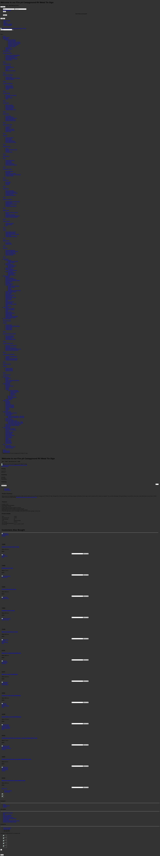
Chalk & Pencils (9, 85)
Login (4, 11)
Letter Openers (9, 338)
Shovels (10, 289)
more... (4, 61)
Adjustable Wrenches (10, 250)
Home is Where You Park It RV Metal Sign (11, 716)
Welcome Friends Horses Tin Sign (10, 631)
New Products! (6, 37)
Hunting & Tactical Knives (8, 354)
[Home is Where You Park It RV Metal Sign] (5, 707)
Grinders (7, 127)
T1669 (3, 565)
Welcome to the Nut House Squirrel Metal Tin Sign (13, 780)
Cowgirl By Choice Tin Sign (8, 610)
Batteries (7, 277)
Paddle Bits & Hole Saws (11, 118)
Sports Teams (9, 443)
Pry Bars (7, 184)
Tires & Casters (6, 221)
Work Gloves (8, 306)
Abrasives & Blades (7, 53)
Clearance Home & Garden (14, 42)
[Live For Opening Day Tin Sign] (6, 577)
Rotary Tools (8, 131)
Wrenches (5, 248)
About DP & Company (8, 812)
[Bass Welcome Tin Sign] (5, 557)
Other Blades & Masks (10, 339)
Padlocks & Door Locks (11, 297)
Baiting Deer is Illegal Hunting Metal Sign (11, 653)
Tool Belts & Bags (9, 87)
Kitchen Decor (9, 311)
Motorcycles (8, 439)
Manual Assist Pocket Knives (12, 350)
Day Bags (8, 402)
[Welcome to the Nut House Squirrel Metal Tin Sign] (5, 770)
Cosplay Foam (9, 325)
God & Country (9, 433)
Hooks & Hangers (9, 137)
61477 (3, 671)
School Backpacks (10, 301)
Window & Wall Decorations (12, 316)
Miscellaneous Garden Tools (14, 290)
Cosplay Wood (9, 329)
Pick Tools (8, 183)
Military (7, 438)
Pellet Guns (13, 394)
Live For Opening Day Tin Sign (9, 589)
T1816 (3, 586)
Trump (7, 49)
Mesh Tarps (8, 426)
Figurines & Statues (10, 309)
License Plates (9, 437)
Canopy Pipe (8, 418)
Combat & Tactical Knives (11, 356)
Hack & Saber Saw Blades (11, 58)
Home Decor (6, 307)
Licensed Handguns (12, 270)
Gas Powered (9, 268)
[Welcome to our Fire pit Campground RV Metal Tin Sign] (13, 28)
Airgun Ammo (13, 392)
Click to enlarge (5, 466)
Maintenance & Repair (10, 70)
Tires (7, 225)
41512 (3, 735)
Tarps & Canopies (7, 411)
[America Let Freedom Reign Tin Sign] (5, 535)
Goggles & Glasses (10, 405)
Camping (8, 387)
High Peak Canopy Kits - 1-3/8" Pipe (16, 416)
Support (3, 18)
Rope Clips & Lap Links (11, 142)
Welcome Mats (9, 315)
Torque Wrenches (9, 254)
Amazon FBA (6, 819)
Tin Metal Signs (6, 427)
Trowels (7, 89)
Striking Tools (6, 210)
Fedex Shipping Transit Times (9, 818)
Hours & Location (7, 827)
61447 (3, 650)
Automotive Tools (7, 64)
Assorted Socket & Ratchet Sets (13, 201)
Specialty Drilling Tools (11, 120)
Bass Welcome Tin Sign (7, 568)
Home (4, 36)
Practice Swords (9, 369)
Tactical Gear (6, 400)
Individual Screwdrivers (11, 191)
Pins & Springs (9, 139)
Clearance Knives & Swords (14, 43)
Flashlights (8, 282)
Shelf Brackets (9, 302)
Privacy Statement (7, 25)
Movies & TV (8, 441)
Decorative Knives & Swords (9, 333)
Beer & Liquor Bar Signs (11, 429)
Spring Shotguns (11, 274)
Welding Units (9, 244)
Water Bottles (8, 399)
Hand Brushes (9, 59)
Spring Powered (9, 271)
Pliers (4, 158)
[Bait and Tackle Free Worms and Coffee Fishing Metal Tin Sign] (6, 749)
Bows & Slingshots (12, 397)
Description (6, 488)
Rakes (9, 288)
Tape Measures (9, 151)
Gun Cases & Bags (10, 406)
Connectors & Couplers (11, 173)
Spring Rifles (11, 273)
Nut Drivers (8, 205)
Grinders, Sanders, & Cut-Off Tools (13, 174)
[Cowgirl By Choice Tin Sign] (5, 598)
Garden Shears (11, 287)
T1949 (3, 629)
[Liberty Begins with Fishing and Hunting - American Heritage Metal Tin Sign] (6, 729)
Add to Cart (4, 485)
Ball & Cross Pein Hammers (12, 212)
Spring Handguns (12, 272)
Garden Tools (8, 284)
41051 (3, 693)
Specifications (7, 490)
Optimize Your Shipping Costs (9, 821)
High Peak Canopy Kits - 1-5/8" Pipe (16, 417)
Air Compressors (9, 171)
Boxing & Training (9, 385)
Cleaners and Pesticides (11, 279)
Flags (7, 310)
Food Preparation (9, 283)
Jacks (7, 69)
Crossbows (10, 398)
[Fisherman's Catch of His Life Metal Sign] (5, 684)
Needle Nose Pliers (10, 163)
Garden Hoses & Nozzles (13, 286)
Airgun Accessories (14, 391)
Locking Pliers (9, 162)
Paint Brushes (9, 298)
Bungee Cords (9, 77)
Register (5, 15)
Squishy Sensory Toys (10, 446)
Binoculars (8, 384)
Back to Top (4, 788)
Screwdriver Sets (9, 194)
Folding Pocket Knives (8, 343)
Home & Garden (6, 275)
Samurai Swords (9, 370)
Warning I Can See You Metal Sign (10, 674)
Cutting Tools (6, 103)
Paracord (8, 409)
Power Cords (8, 299)
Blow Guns (8, 172)
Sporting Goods (6, 383)
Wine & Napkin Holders (11, 317)
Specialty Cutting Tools (11, 109)
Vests (7, 410)
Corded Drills (8, 126)
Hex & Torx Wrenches (10, 252)
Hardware (5, 135)
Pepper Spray (9, 381)
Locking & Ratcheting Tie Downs (13, 78)
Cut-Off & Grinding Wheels (11, 56)
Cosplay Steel (9, 328)
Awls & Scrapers (9, 105)
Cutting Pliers (9, 161)
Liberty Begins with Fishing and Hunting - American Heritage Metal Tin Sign (19, 738)
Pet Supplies (8, 445)
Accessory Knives (7, 320)
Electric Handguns (12, 265)
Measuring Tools (6, 146)
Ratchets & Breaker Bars (11, 206)
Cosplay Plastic (9, 327)
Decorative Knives (10, 335)
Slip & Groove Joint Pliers (11, 164)
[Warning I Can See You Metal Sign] (5, 663)
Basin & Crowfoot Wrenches (12, 251)
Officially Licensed (10, 269)
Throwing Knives (6, 374)
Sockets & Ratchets (7, 199)
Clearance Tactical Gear (13, 44)
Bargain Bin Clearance (11, 39)
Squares (7, 150)
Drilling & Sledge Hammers (12, 217)
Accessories (8, 66)
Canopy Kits (8, 415)
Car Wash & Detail (10, 67)
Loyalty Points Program (8, 817)
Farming (7, 430)
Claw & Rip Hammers (10, 214)
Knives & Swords (7, 318)
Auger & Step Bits (9, 117)
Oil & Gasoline (9, 442)
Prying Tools (5, 180)
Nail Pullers (8, 182)
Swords (4, 366)
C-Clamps (8, 96)
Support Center (6, 20)
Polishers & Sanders (10, 130)
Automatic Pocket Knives (11, 345)
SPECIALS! (5, 38)
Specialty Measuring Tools (11, 149)
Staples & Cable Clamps (11, 304)
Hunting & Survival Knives (11, 359)
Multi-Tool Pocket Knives (11, 347)
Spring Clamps (9, 97)
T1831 (3, 608)
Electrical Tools (9, 281)
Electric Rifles (11, 266)
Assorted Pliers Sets (10, 160)
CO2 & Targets (11, 262)
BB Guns (12, 393)
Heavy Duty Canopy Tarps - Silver (15, 421)
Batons (7, 379)
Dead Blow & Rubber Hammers (13, 215)
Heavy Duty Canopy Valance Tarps (13, 424)
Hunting (7, 389)
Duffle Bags (8, 403)
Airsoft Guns (5, 259)
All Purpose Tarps (9, 419)
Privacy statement (7, 816)
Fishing (7, 388)
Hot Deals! (8, 47)
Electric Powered (9, 264)
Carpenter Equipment (7, 83)
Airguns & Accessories (13, 390)
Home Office (8, 293)
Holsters (7, 408)
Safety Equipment (9, 86)
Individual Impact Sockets (11, 203)
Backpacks (8, 401)
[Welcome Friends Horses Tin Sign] (6, 619)
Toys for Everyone (9, 447)
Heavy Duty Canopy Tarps (11, 420)
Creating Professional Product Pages (11, 820)
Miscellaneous (6, 156)
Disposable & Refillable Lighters (13, 280)
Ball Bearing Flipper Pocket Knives (13, 349)
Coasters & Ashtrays (10, 308)
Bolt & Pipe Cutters (10, 106)
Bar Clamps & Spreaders (11, 95)
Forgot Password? (7, 10)
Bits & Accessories (10, 190)
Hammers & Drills (9, 175)
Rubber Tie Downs (10, 79)
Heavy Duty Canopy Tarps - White (15, 423)
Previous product (8, 790)
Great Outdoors (9, 434)
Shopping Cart (6, 805)
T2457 (3, 756)
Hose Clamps (9, 138)
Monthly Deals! (9, 48)
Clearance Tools (11, 46)
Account (3, 6)
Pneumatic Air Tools (7, 169)
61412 (3, 778)
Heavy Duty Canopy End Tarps (12, 425)
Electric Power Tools (7, 124)
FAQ (4, 21)
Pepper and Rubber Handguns (12, 380)
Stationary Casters (10, 223)
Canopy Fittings (9, 414)
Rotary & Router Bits (10, 119)
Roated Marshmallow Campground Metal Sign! (26, 497)
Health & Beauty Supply (11, 291)
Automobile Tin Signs (10, 428)
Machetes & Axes (7, 364)
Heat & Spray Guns (10, 129)
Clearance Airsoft (12, 40)
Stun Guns (8, 382)
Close (2, 854)
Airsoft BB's (8, 263)
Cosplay (5, 322)
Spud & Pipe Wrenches (11, 253)
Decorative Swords (10, 337)
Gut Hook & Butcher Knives (12, 358)
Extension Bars (9, 202)
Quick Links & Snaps (10, 141)
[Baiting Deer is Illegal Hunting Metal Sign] (5, 643)
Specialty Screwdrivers (11, 195)
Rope (7, 300)
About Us (5, 22)
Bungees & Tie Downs (8, 74)
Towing (4, 229)
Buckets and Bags (10, 278)
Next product (7, 791)
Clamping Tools (6, 93)
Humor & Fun (8, 436)
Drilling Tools (6, 113)
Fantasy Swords (9, 368)
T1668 (3, 544)
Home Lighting (9, 292)
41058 (3, 714)
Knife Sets (8, 346)
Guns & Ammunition (10, 435)
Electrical (8, 68)
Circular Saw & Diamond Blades (13, 55)
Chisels (7, 213)
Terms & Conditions (7, 24)
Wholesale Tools (6, 51)
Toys (4, 444)
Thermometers (9, 314)
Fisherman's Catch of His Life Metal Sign (11, 695)
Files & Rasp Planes (10, 57)
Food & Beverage (9, 432)
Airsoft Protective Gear (13, 261)
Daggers (7, 357)
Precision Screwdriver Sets (12, 193)
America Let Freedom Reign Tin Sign (10, 546)
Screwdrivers (6, 188)
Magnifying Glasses (10, 295)
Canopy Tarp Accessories (11, 412)
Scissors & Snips (9, 108)
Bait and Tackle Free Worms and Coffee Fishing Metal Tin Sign (16, 759)
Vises (7, 98)
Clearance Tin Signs (12, 45)
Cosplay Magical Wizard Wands (13, 326)
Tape (7, 305)
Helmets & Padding (10, 407)
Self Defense (6, 376)
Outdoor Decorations (10, 313)
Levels (7, 148)
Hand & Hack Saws (10, 107)
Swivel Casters (9, 224)
